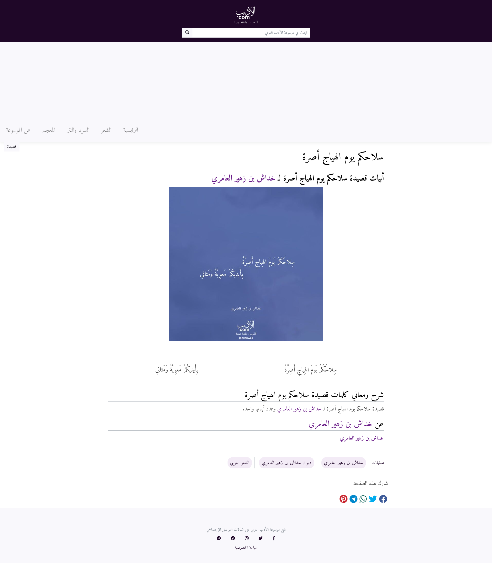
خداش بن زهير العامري (243, 178)
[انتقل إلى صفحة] (187, 33)
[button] (274, 539)
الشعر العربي (239, 462)
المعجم (48, 130)
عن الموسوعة (18, 130)
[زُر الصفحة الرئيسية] (246, 14)
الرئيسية (130, 130)
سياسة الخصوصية (246, 547)
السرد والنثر (78, 130)
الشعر (106, 130)
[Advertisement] (246, 80)
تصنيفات (378, 463)
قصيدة (11, 146)
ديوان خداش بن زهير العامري (287, 462)
